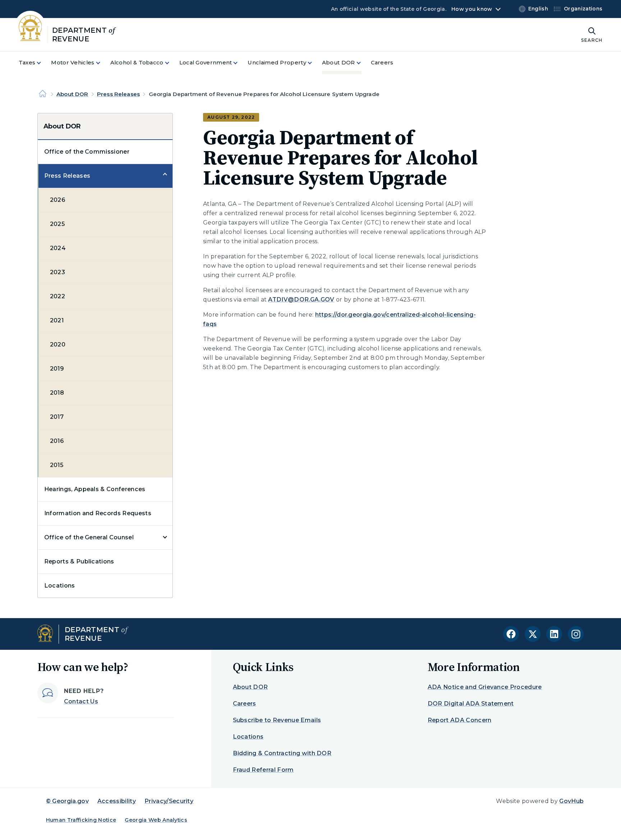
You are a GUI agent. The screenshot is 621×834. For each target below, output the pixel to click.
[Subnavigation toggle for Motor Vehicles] (102, 62)
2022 (57, 296)
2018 (57, 392)
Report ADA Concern (460, 720)
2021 (57, 320)
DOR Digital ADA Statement (471, 703)
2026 (57, 199)
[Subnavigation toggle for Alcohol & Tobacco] (171, 62)
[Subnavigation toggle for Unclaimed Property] (314, 62)
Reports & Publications (79, 561)
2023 (57, 272)
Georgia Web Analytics (156, 820)
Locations (59, 585)
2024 (58, 248)
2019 (57, 368)
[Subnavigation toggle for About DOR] (363, 62)
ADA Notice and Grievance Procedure (485, 687)
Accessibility (116, 801)
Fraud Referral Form (263, 769)
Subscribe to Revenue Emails (277, 720)
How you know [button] (471, 9)
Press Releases (118, 94)
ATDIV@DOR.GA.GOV (301, 299)
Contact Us (81, 701)
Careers (244, 703)
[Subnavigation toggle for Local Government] (240, 62)
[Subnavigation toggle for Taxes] (43, 62)
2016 (57, 441)
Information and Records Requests (97, 513)
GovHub (571, 801)
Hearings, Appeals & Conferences (95, 489)
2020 (57, 344)
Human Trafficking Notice (81, 820)
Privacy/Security (168, 801)
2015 (56, 465)
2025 (57, 224)
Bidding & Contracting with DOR (282, 753)
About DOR (72, 94)
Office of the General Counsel (89, 537)
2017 (57, 416)
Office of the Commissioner (86, 151)
